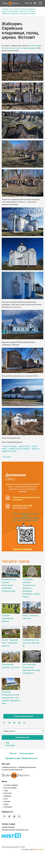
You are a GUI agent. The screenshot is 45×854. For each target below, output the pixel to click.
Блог (6, 799)
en (31, 3)
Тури (6, 791)
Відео (6, 804)
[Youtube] (14, 816)
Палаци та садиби (10, 446)
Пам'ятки (8, 793)
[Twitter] (9, 816)
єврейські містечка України (19, 449)
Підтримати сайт (22, 737)
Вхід (7, 743)
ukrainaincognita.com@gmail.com (15, 830)
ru (28, 3)
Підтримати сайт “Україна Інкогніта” (21, 758)
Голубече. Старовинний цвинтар (7, 618)
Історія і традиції (11, 785)
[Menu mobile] (40, 3)
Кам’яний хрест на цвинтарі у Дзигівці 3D (30, 643)
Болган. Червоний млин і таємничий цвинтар (10, 643)
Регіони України (10, 788)
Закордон (8, 807)
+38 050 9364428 (8, 827)
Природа (7, 796)
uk (26, 3)
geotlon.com (38, 849)
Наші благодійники (22, 549)
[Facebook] (4, 816)
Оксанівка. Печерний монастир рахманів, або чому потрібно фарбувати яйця (11, 697)
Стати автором (26, 753)
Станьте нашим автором (23, 716)
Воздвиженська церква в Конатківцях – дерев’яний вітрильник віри (9, 585)
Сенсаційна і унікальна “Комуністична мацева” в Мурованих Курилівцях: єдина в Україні (31, 588)
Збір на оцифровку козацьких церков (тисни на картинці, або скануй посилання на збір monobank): (26, 517)
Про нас (13, 753)
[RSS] (19, 816)
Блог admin (7, 457)
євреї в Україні (24, 446)
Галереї (7, 801)
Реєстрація (10, 745)
